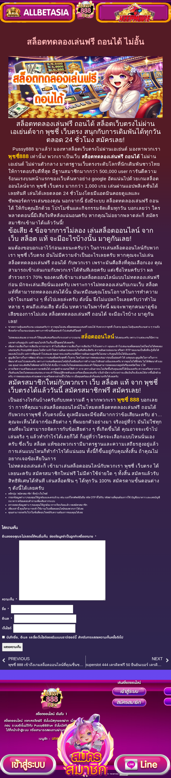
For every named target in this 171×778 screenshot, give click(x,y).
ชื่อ (5, 609)
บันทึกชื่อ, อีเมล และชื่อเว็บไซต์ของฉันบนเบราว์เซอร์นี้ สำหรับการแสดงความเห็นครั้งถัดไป (64, 637)
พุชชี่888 (18, 156)
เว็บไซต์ (6, 628)
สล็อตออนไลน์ (97, 336)
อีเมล (7, 618)
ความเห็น (9, 599)
